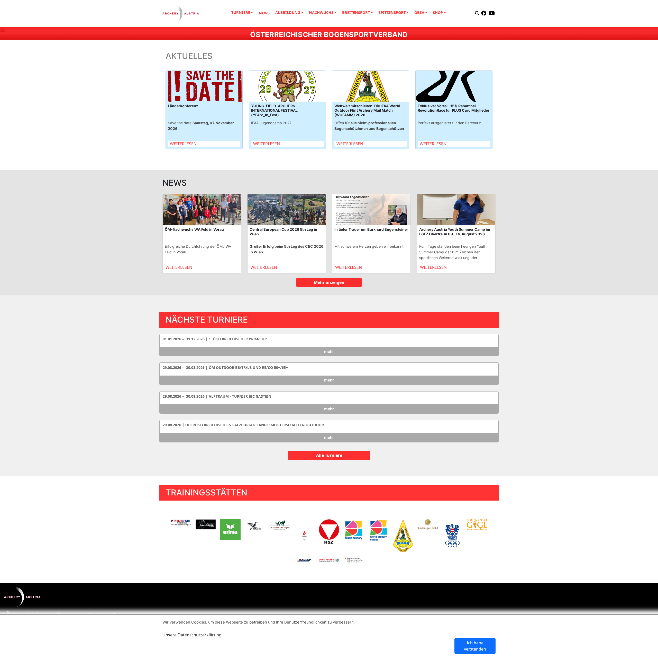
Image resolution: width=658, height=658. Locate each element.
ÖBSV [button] (419, 12)
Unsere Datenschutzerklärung (192, 635)
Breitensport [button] (356, 12)
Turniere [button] (240, 12)
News (264, 13)
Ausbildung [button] (287, 12)
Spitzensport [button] (392, 12)
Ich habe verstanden (475, 646)
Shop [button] (438, 12)
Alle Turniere (329, 455)
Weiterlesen (183, 144)
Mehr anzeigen (329, 282)
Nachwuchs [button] (321, 12)
